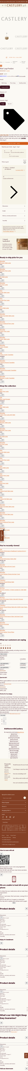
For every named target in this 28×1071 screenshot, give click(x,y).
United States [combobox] (5, 822)
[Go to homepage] (14, 5)
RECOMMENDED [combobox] (4, 663)
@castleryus (21, 732)
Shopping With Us (6, 810)
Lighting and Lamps (15, 62)
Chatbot (6, 780)
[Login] (23, 6)
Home (1, 62)
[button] (25, 5)
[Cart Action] (0, 267)
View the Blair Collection (8, 231)
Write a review (4, 654)
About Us (4, 806)
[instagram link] (10, 817)
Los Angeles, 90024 (19, 170)
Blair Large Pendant (7, 684)
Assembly (2, 936)
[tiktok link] (14, 817)
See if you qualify (22, 76)
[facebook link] (3, 817)
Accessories (7, 62)
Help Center (7, 773)
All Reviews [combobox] (23, 663)
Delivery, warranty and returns (7, 934)
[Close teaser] (3, 530)
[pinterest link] (6, 817)
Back (14, 902)
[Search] (5, 5)
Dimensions (3, 915)
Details (1, 933)
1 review (8, 70)
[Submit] (25, 798)
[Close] (1, 854)
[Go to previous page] (4, 718)
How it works (14, 1031)
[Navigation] (3, 5)
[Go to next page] (4, 723)
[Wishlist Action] (2, 267)
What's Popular (5, 802)
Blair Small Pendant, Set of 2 (15, 713)
